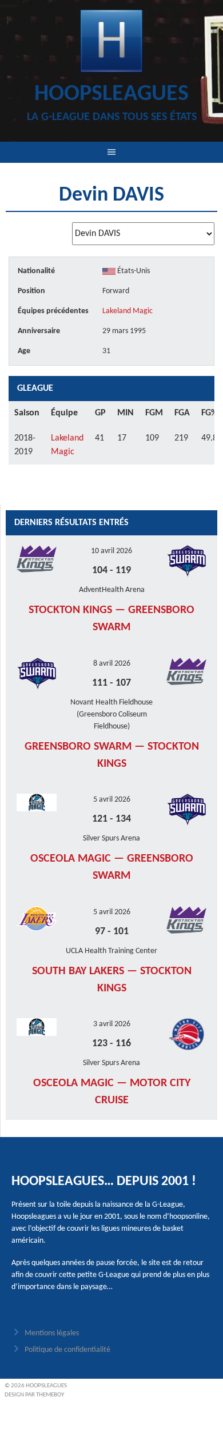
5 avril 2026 (111, 799)
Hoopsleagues (111, 94)
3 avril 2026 (111, 1024)
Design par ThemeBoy (34, 1395)
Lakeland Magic (127, 311)
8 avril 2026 (111, 663)
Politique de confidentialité (67, 1350)
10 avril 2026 (111, 551)
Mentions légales (52, 1333)
